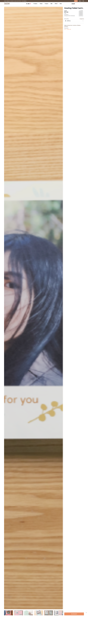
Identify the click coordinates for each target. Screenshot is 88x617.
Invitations (75, 25)
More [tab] (61, 3)
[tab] (35, 4)
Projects (46, 3)
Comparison (82, 18)
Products (35, 3)
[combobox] (74, 21)
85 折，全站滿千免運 (67, 29)
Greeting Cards (69, 25)
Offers (56, 3)
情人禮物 (27, 3)
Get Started (73, 613)
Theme (41, 3)
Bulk (51, 3)
